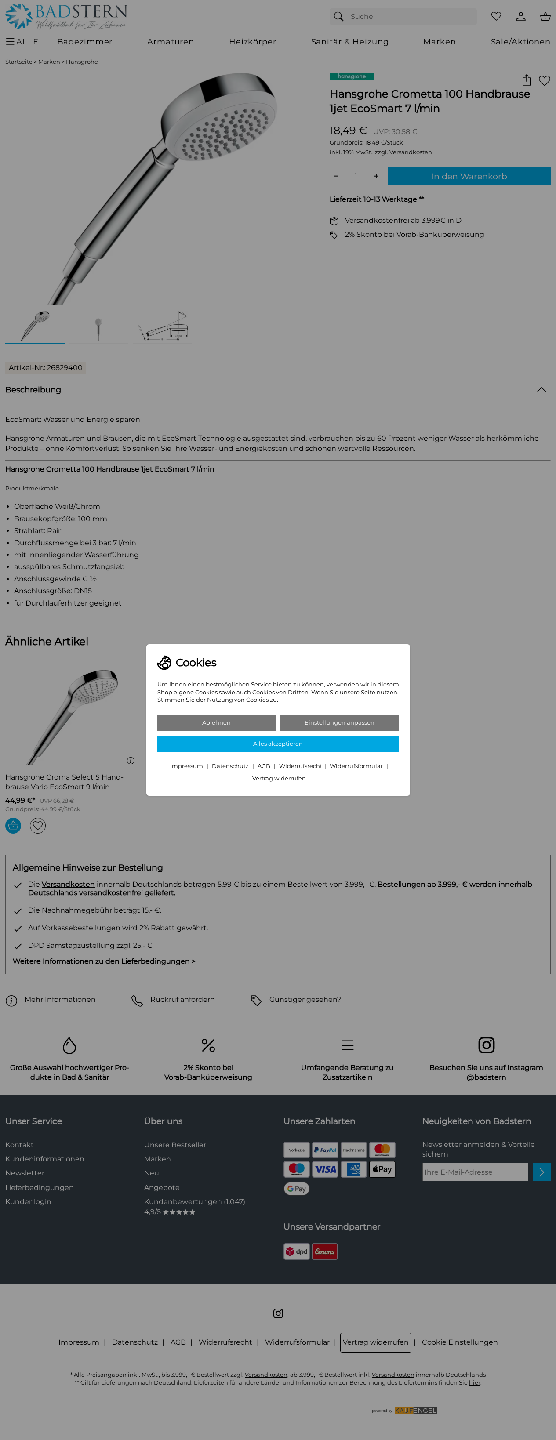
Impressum (187, 766)
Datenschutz (231, 766)
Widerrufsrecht (300, 766)
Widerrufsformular (357, 766)
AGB (265, 766)
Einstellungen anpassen (339, 722)
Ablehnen (216, 722)
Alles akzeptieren (278, 743)
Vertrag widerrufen (279, 778)
